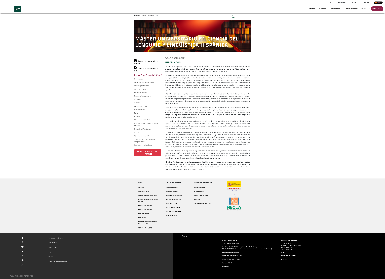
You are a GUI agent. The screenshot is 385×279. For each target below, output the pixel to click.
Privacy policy (53, 247)
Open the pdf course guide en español (146, 62)
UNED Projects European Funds (147, 195)
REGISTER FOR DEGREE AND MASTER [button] (147, 152)
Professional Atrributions (142, 129)
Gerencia (141, 187)
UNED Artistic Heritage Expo (202, 203)
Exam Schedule (139, 109)
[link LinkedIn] (22, 252)
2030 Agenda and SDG (145, 228)
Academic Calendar (172, 187)
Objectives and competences (144, 82)
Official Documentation (142, 120)
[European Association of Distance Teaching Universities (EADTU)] (234, 201)
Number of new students (142, 96)
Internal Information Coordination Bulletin (148, 200)
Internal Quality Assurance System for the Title (147, 124)
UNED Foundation (143, 213)
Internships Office (171, 203)
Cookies (51, 256)
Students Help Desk (172, 191)
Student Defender (171, 215)
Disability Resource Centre (174, 195)
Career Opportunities (141, 85)
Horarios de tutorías (141, 106)
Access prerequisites (141, 89)
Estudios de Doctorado (141, 136)
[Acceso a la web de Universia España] (234, 188)
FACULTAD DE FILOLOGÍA (175, 58)
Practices (137, 116)
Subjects (137, 103)
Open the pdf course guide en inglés (146, 69)
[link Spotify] (22, 261)
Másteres (151, 15)
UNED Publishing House (201, 195)
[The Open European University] (234, 193)
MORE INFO (225, 266)
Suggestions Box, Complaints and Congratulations (145, 140)
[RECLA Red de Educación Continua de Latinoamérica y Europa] (234, 208)
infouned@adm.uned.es (288, 256)
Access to (197, 199)
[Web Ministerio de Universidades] (234, 184)
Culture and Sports (199, 187)
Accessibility (53, 243)
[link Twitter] (22, 243)
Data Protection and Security (58, 261)
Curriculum (138, 99)
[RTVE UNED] (378, 2)
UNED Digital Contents (173, 207)
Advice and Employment (173, 199)
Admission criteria (140, 92)
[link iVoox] (22, 265)
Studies (144, 15)
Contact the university (56, 238)
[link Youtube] (22, 247)
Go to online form (233, 243)
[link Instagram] (22, 256)
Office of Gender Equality (145, 205)
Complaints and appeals (173, 211)
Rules (136, 113)
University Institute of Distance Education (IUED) (147, 223)
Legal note (52, 252)
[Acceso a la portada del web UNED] (17, 9)
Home (138, 15)
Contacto (137, 132)
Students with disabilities (143, 145)
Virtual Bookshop (199, 191)
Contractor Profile (143, 191)
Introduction (138, 79)
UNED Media (142, 217)
